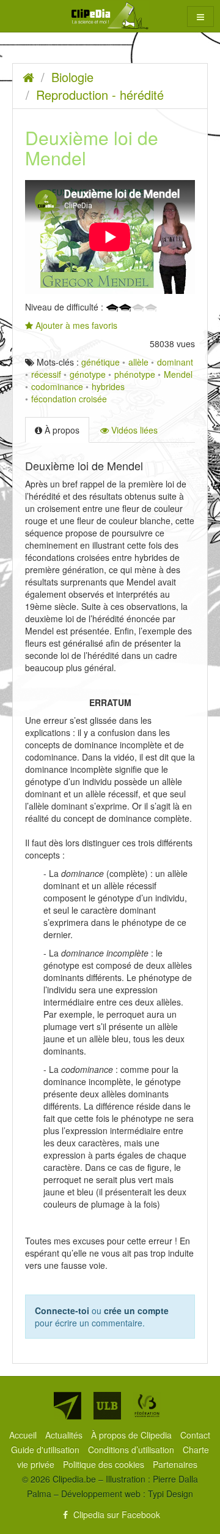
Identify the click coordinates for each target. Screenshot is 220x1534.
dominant (175, 362)
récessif (46, 374)
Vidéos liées (133, 430)
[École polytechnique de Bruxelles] (67, 1406)
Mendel (178, 374)
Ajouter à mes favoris (75, 325)
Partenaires (175, 1464)
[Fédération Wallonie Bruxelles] (147, 1406)
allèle (138, 362)
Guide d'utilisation (46, 1449)
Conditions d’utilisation (132, 1449)
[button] (200, 16)
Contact (195, 1435)
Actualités (65, 1435)
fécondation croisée (69, 399)
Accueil (24, 1435)
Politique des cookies (105, 1464)
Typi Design (170, 1493)
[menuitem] (24, 1435)
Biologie (72, 77)
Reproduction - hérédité (100, 94)
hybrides (108, 386)
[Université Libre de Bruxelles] (107, 1406)
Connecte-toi (62, 1310)
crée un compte (136, 1310)
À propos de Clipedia (132, 1435)
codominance (57, 386)
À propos (60, 430)
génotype (88, 374)
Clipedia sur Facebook (115, 1514)
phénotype (134, 374)
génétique (100, 362)
